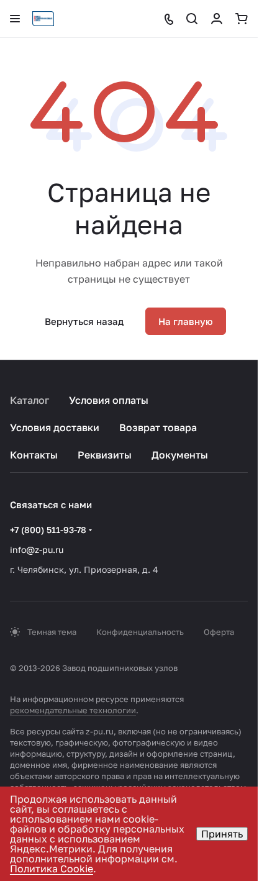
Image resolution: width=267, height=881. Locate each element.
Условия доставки (54, 427)
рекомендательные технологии (73, 710)
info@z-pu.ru (36, 549)
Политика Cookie (51, 868)
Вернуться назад (84, 321)
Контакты (34, 455)
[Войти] (216, 18)
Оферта (219, 632)
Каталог (29, 400)
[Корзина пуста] (241, 18)
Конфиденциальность (140, 632)
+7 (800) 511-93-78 (48, 529)
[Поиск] (192, 18)
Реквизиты (105, 455)
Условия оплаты (108, 400)
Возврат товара (158, 427)
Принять (222, 834)
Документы (180, 455)
